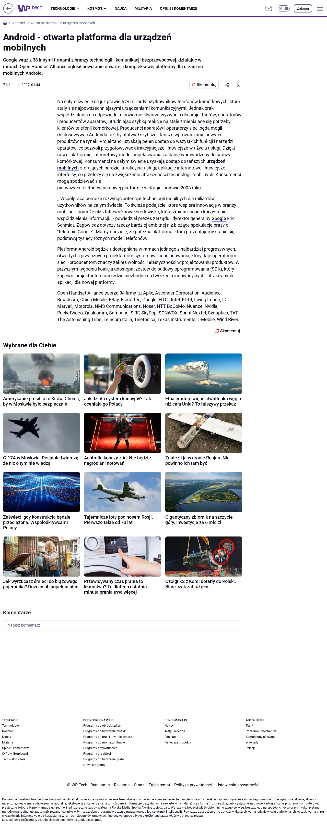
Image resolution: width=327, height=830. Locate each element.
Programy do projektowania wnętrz (107, 737)
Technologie (63, 8)
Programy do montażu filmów (104, 742)
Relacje (250, 748)
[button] (283, 8)
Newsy (169, 725)
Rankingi (171, 737)
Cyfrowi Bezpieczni (15, 753)
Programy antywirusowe (100, 748)
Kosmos (94, 8)
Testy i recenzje (175, 731)
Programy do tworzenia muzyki (104, 731)
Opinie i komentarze (178, 8)
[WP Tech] (34, 8)
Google (219, 218)
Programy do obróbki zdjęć (102, 725)
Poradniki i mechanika (261, 731)
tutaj (98, 820)
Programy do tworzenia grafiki (104, 759)
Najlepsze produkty (178, 742)
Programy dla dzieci (97, 753)
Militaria (143, 8)
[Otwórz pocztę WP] (269, 8)
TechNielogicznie (13, 759)
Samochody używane (260, 737)
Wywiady (252, 742)
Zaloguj (303, 8)
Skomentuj (206, 84)
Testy (249, 725)
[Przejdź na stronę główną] (8, 12)
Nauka (120, 8)
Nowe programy (94, 765)
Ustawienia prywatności (236, 785)
